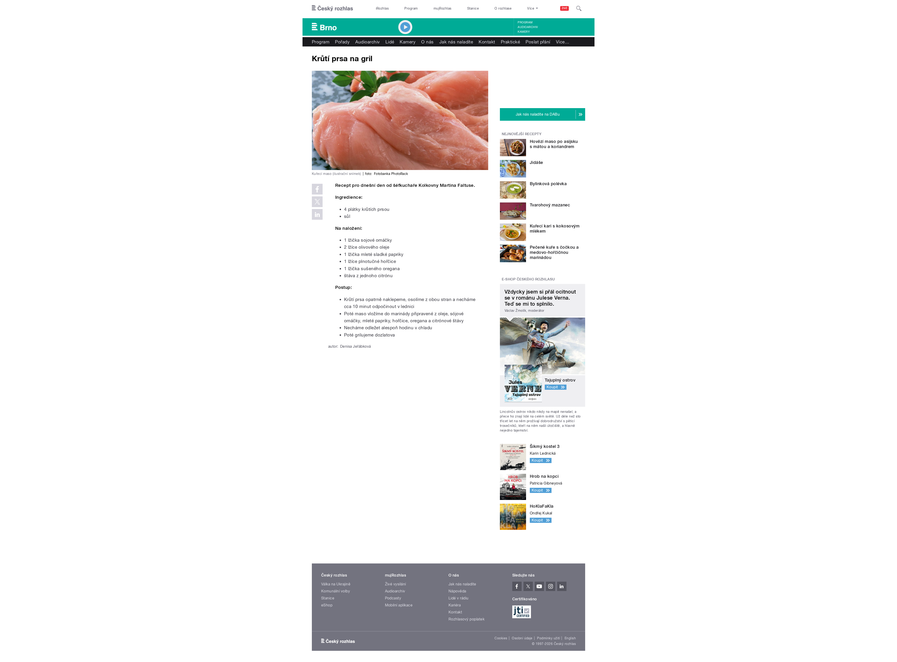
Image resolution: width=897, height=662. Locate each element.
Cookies (501, 638)
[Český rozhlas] (332, 8)
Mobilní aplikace (399, 605)
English (570, 638)
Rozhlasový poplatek (466, 619)
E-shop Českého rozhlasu (528, 279)
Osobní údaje (522, 638)
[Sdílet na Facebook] (317, 189)
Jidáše (536, 162)
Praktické (510, 41)
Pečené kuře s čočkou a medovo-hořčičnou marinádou (554, 252)
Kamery (524, 31)
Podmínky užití (548, 638)
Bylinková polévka (548, 183)
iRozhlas (382, 8)
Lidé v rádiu (458, 598)
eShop (326, 605)
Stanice (473, 8)
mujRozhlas (443, 8)
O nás (427, 41)
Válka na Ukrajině (335, 584)
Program (411, 8)
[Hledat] (579, 8)
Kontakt (487, 41)
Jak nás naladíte (456, 41)
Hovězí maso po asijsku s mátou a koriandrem (554, 144)
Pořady (342, 41)
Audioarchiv (528, 27)
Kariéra (454, 605)
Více (562, 41)
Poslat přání (538, 41)
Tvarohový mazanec (550, 204)
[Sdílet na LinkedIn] (317, 214)
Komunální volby (335, 591)
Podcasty (393, 598)
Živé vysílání (395, 584)
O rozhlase (503, 8)
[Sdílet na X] (317, 201)
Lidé (389, 41)
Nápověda (457, 591)
